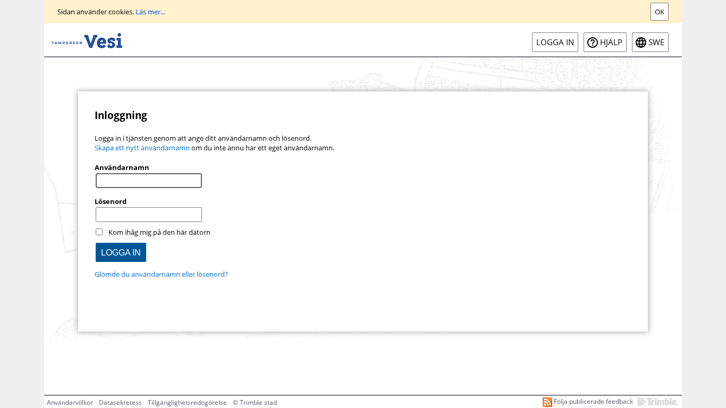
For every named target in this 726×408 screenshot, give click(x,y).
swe (656, 42)
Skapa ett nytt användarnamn (142, 147)
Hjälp (611, 42)
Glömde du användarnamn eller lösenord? (161, 274)
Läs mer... (150, 11)
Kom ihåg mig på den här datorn (159, 232)
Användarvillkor (70, 402)
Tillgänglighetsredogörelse (187, 402)
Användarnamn (122, 167)
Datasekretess (120, 402)
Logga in (555, 42)
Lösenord (110, 201)
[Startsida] (87, 39)
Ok (659, 11)
